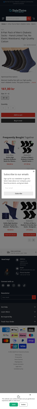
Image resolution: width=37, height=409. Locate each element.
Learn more (16, 400)
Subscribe (18, 193)
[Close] (34, 171)
